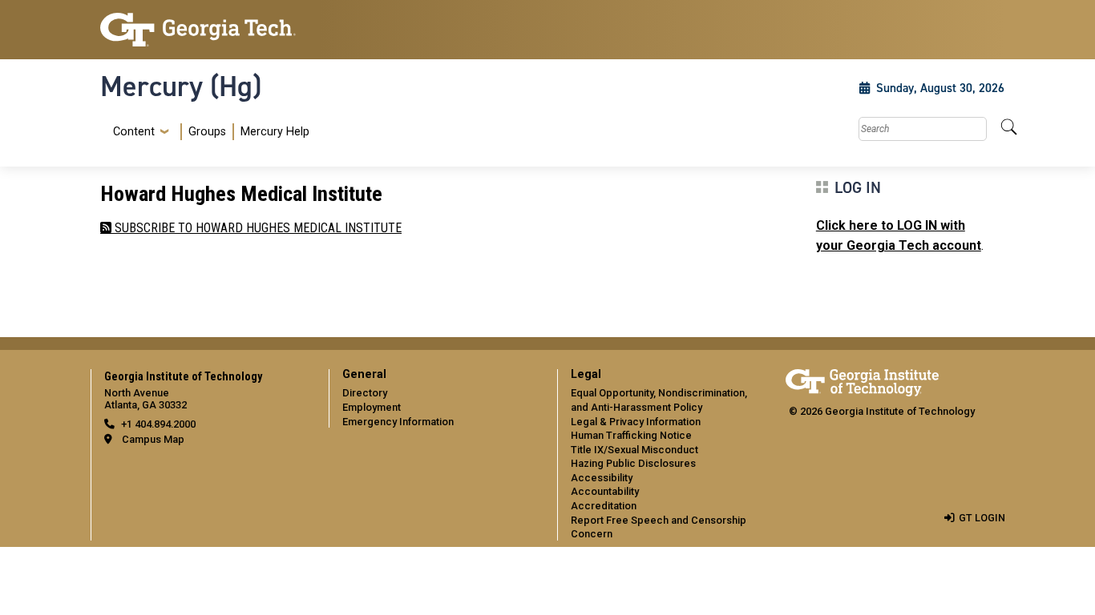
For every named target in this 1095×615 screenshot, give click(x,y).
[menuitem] (208, 131)
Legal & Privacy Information (636, 422)
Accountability (605, 491)
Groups (207, 132)
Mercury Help (274, 132)
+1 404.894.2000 (158, 424)
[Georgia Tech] (204, 29)
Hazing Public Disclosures (633, 463)
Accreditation (603, 506)
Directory (364, 393)
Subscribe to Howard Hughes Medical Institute (256, 227)
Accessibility (601, 478)
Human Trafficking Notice (631, 435)
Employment (371, 407)
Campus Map (153, 439)
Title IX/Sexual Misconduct (634, 450)
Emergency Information (398, 422)
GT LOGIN (982, 518)
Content (134, 132)
